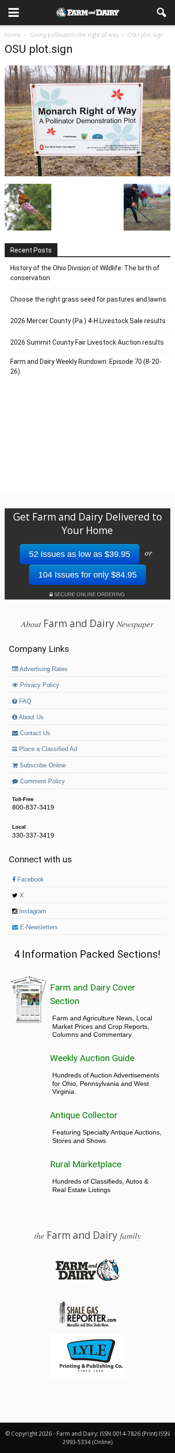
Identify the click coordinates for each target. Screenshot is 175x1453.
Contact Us (34, 733)
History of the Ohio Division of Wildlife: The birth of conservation (85, 273)
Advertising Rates (43, 669)
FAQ (24, 701)
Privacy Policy (38, 685)
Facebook (29, 879)
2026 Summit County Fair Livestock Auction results (87, 342)
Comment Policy (41, 781)
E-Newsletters (38, 927)
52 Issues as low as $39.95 (79, 554)
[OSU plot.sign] (87, 174)
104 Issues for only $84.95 (87, 574)
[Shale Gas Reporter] (87, 1325)
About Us (30, 717)
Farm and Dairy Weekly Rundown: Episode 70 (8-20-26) (85, 366)
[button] (162, 12)
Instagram (31, 911)
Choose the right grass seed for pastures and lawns (88, 299)
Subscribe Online (42, 765)
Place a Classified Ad (47, 749)
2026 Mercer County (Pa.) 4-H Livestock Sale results (88, 321)
